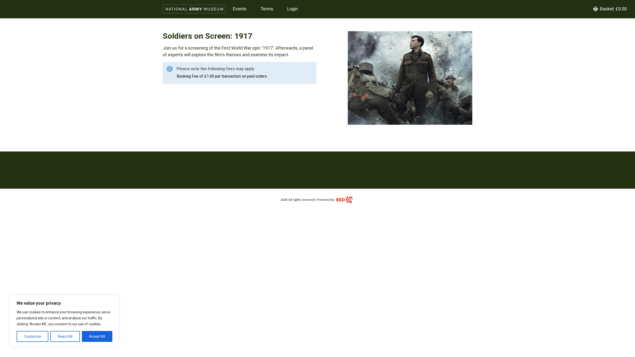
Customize (32, 336)
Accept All (97, 336)
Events (240, 8)
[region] (64, 321)
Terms (266, 8)
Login (292, 8)
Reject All (65, 336)
